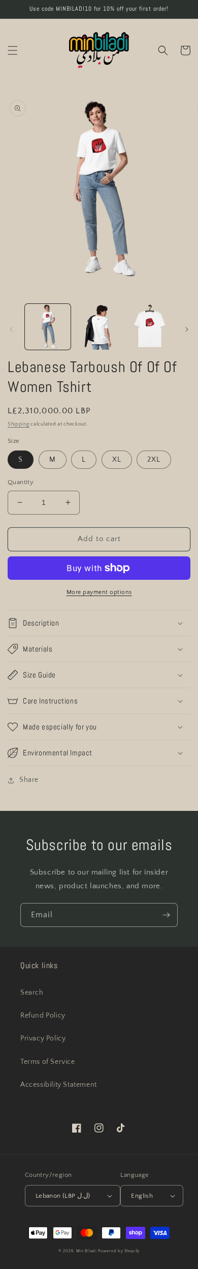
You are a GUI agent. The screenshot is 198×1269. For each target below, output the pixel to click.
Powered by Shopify (119, 1251)
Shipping (18, 424)
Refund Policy (42, 1015)
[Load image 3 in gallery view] (150, 327)
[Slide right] (187, 329)
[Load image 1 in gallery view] (48, 327)
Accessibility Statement (58, 1085)
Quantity (21, 482)
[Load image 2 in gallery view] (98, 327)
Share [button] (29, 780)
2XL (153, 460)
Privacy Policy (42, 1038)
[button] (13, 50)
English (142, 1195)
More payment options (99, 592)
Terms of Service (47, 1062)
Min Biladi (86, 1251)
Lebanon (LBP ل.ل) (63, 1195)
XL (116, 460)
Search (32, 993)
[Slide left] (11, 329)
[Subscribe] (166, 915)
